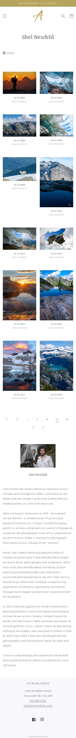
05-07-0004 (19, 97)
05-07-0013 (19, 324)
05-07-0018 (56, 394)
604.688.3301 (38, 700)
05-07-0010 (56, 211)
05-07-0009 (19, 184)
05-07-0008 (56, 140)
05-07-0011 (19, 253)
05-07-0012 (56, 253)
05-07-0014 (56, 324)
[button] (5, 16)
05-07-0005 (56, 97)
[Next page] (43, 427)
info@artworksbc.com (38, 705)
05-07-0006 (19, 140)
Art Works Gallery (41, 736)
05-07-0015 (19, 394)
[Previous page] (7, 419)
